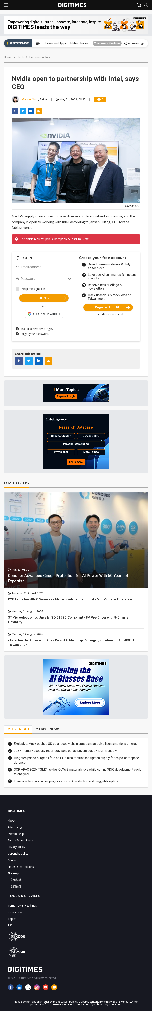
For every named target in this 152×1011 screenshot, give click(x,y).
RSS (10, 925)
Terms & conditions (20, 840)
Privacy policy (16, 847)
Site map (13, 873)
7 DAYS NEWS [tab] (48, 729)
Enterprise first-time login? (36, 329)
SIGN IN (44, 298)
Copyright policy (18, 853)
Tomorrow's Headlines (107, 43)
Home (7, 57)
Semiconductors (39, 57)
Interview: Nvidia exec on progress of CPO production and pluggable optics (66, 781)
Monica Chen (29, 99)
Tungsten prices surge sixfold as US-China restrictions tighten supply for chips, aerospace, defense (77, 760)
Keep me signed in (33, 289)
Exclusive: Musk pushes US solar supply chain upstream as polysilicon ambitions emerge (76, 744)
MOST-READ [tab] (18, 729)
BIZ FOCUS (16, 483)
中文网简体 (15, 886)
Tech (20, 57)
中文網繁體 (15, 880)
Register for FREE (108, 307)
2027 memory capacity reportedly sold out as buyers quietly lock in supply (65, 751)
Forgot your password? (34, 334)
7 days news (16, 912)
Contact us (15, 860)
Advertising (15, 827)
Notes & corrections (21, 867)
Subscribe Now (78, 239)
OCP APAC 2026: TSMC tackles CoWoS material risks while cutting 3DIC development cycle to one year (77, 772)
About (11, 820)
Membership (16, 834)
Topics (12, 919)
